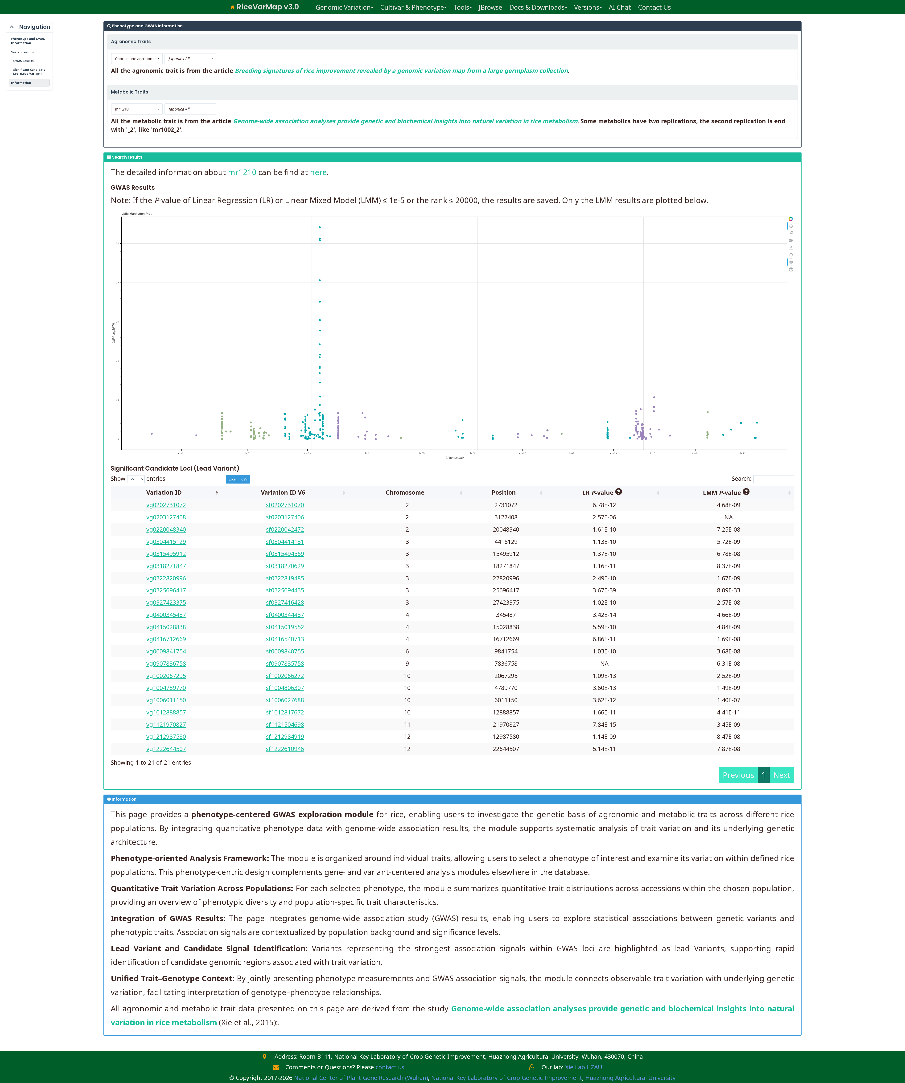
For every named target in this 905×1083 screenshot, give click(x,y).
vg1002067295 (166, 676)
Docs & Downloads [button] (537, 7)
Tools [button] (461, 7)
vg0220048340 (166, 529)
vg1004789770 (166, 688)
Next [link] (781, 775)
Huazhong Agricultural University (630, 1078)
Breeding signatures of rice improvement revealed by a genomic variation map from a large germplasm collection (401, 70)
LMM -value (723, 492)
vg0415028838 (166, 627)
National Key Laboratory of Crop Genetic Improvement (506, 1078)
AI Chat (620, 7)
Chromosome (405, 492)
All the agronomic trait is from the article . (340, 70)
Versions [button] (586, 7)
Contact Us (654, 7)
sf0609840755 (285, 651)
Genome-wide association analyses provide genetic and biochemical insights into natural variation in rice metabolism (405, 121)
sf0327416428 (285, 602)
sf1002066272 (285, 676)
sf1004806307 (285, 688)
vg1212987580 (166, 736)
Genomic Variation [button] (343, 7)
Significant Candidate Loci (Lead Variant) (29, 72)
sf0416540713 (285, 639)
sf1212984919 (285, 736)
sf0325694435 (285, 590)
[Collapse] (11, 27)
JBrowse (490, 7)
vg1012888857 (166, 712)
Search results (22, 52)
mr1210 (242, 172)
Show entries (138, 478)
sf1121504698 (285, 724)
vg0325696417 (166, 590)
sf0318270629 (285, 566)
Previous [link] (738, 775)
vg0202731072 (166, 505)
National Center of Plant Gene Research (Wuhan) (361, 1078)
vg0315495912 (166, 554)
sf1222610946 (285, 749)
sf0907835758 (285, 663)
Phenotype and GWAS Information (28, 41)
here (318, 172)
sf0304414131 (285, 541)
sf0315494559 (285, 554)
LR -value (598, 492)
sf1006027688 (285, 700)
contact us (390, 1067)
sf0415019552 (285, 627)
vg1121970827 (166, 724)
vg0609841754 (166, 651)
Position (504, 492)
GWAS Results (23, 61)
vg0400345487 (166, 615)
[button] (137, 58)
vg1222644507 (166, 749)
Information (21, 83)
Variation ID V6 (283, 492)
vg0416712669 (166, 639)
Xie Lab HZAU (583, 1067)
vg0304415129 (166, 541)
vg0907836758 (166, 663)
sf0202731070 (285, 505)
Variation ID (164, 492)
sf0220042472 (285, 529)
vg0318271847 (166, 566)
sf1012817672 (285, 712)
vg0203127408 (166, 517)
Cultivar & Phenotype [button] (412, 7)
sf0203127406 (285, 517)
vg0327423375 (166, 602)
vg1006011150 (166, 700)
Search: (742, 478)
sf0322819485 (285, 578)
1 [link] (763, 775)
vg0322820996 (166, 578)
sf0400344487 (285, 615)
